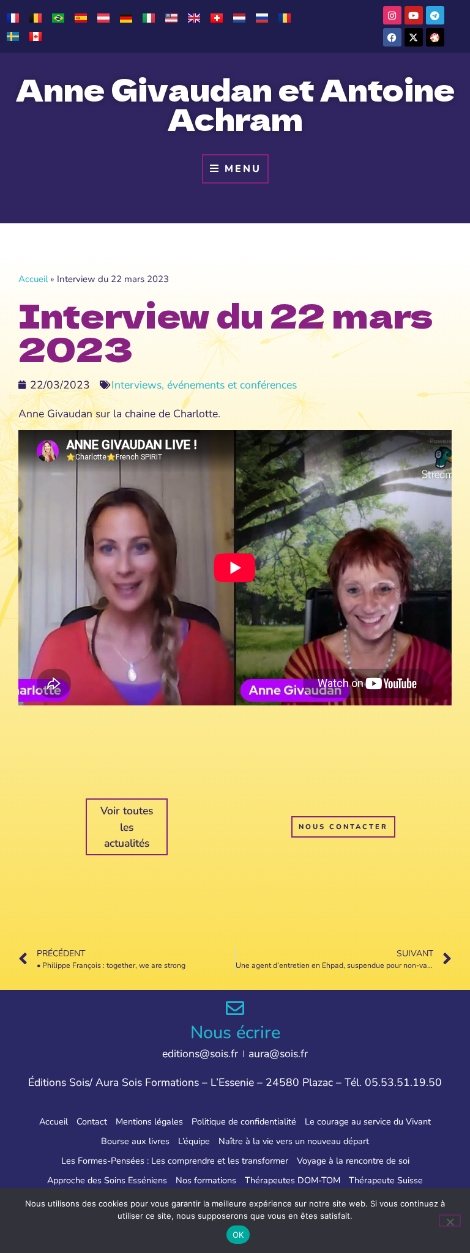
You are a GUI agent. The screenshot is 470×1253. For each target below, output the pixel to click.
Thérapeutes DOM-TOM (292, 1180)
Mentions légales (149, 1121)
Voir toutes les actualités (127, 826)
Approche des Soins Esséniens (107, 1180)
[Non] (450, 1220)
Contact (91, 1121)
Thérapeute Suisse (386, 1180)
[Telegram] (435, 15)
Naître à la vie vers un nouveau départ (293, 1141)
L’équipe (194, 1141)
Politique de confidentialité (244, 1121)
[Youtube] (414, 15)
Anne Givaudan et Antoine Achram (235, 103)
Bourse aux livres (135, 1141)
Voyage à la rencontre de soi (353, 1160)
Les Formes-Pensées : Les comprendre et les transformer (174, 1160)
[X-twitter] (414, 37)
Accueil (33, 279)
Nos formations (206, 1180)
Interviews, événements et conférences (204, 384)
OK (238, 1235)
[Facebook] (392, 37)
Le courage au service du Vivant (368, 1121)
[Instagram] (392, 15)
